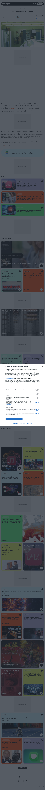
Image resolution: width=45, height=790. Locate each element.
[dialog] (22, 395)
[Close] (43, 367)
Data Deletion (15, 423)
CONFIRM (14, 419)
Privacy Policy (29, 423)
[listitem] (22, 387)
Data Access (22, 423)
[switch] (37, 390)
